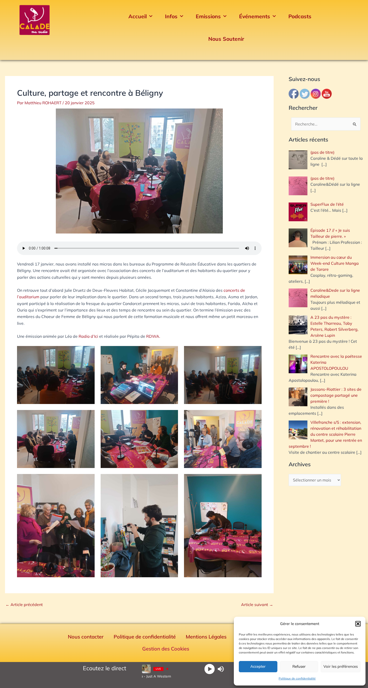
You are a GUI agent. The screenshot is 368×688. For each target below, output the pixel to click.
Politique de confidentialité (297, 678)
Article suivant (257, 604)
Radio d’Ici (88, 336)
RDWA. (153, 336)
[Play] (209, 668)
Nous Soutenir (226, 39)
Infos (171, 16)
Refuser (299, 666)
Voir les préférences (340, 666)
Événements (254, 16)
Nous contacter (86, 637)
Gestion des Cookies (165, 649)
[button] (357, 623)
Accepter (258, 666)
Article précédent (24, 604)
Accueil (137, 16)
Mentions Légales (206, 637)
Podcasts (299, 16)
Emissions (208, 16)
